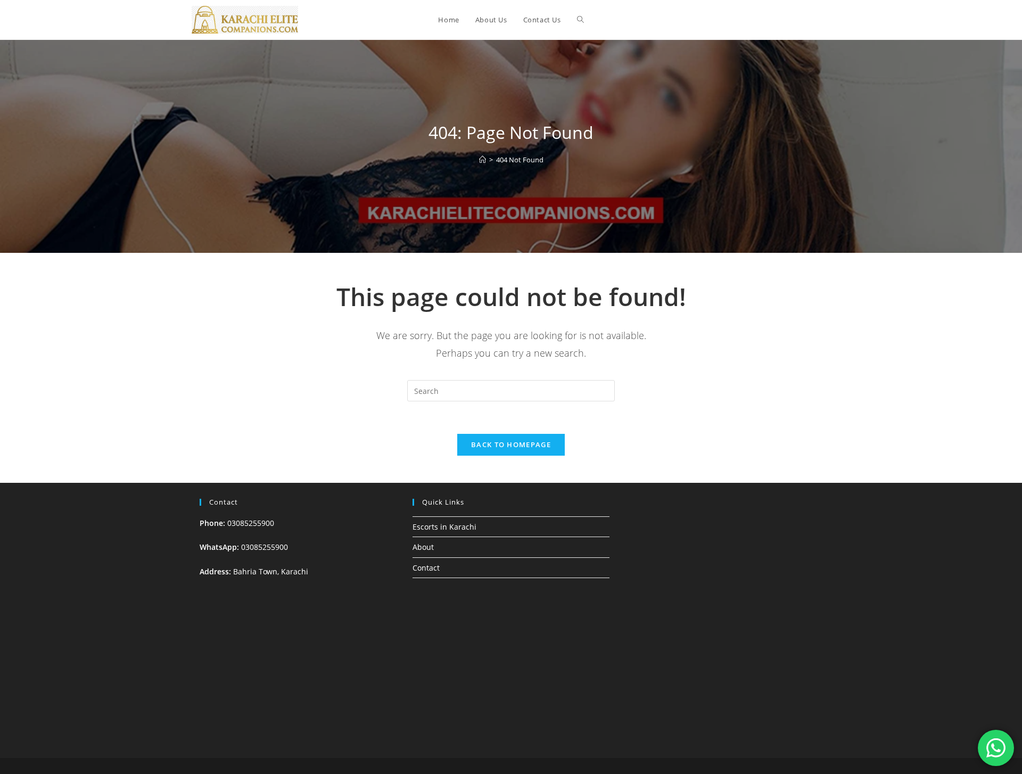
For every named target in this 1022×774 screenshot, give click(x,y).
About (423, 547)
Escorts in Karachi (444, 527)
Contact (426, 568)
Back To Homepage (511, 444)
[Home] (482, 159)
